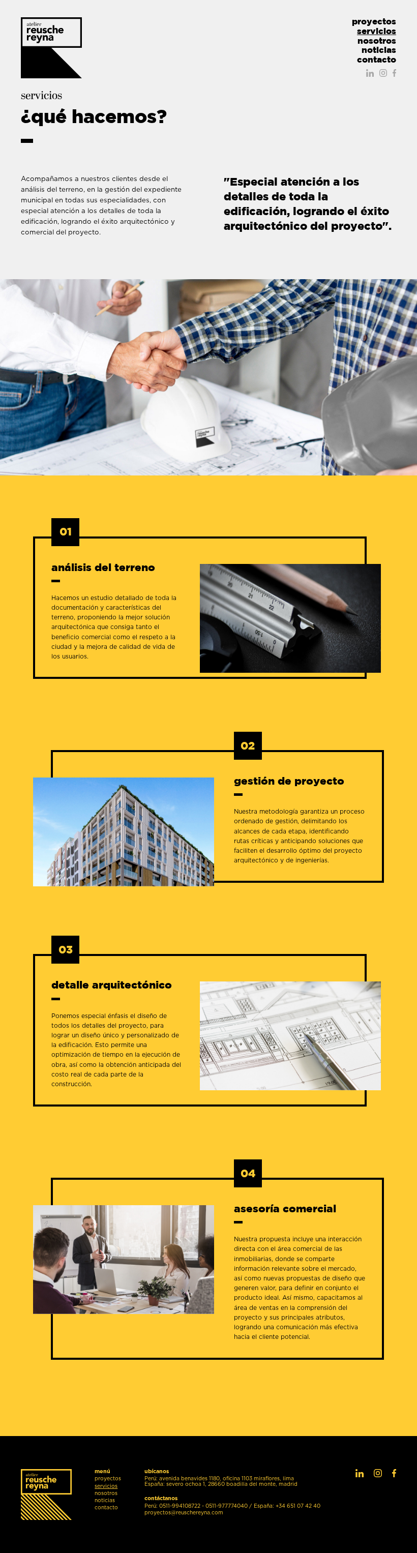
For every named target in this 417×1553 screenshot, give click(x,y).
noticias (379, 50)
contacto (376, 59)
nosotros (377, 41)
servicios (376, 31)
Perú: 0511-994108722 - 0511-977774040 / (198, 1506)
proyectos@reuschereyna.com (183, 1512)
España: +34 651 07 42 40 (287, 1506)
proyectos (374, 21)
